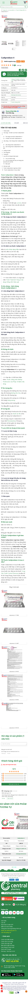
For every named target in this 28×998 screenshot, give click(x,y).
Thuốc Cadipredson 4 (7, 175)
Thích (3, 753)
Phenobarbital (11, 421)
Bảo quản (8, 163)
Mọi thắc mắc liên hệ (10, 955)
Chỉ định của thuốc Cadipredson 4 (14, 138)
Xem (19, 61)
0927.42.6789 (12, 961)
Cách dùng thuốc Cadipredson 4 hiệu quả (13, 147)
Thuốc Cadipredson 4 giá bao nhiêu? (12, 168)
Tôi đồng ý (12, 879)
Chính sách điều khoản (7, 939)
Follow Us (4, 909)
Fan (7, 904)
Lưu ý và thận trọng (10, 158)
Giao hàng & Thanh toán (7, 947)
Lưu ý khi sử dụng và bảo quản (11, 156)
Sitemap (3, 951)
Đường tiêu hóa (15, 393)
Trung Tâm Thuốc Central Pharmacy (14, 984)
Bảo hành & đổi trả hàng (7, 945)
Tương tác (6, 154)
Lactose (19, 203)
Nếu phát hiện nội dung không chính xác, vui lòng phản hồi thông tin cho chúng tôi (14, 107)
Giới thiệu (3, 921)
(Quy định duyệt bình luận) (9, 764)
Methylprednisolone (16, 95)
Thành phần (6, 130)
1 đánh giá (19, 65)
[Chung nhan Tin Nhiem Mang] (17, 993)
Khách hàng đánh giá (11, 760)
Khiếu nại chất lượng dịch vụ (8, 930)
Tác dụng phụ (7, 152)
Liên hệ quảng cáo (6, 932)
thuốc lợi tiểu (17, 414)
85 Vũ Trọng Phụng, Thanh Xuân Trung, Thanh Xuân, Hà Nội (14, 966)
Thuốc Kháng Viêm (15, 102)
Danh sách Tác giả (6, 949)
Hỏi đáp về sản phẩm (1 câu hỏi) (12, 737)
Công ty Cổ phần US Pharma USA (21, 849)
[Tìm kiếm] (25, 6)
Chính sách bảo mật (13, 877)
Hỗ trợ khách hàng (9, 917)
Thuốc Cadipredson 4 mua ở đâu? (12, 170)
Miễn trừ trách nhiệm (7, 926)
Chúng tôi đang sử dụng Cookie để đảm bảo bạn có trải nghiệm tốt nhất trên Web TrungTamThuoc (13, 875)
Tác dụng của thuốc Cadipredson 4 (14, 136)
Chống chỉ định (7, 150)
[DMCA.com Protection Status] (11, 993)
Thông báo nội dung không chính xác (11, 928)
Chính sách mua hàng (7, 941)
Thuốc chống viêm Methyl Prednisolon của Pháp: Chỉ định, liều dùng (13, 382)
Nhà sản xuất (7, 166)
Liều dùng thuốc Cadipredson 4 (13, 144)
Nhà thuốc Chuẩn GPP (7, 924)
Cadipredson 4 (21, 838)
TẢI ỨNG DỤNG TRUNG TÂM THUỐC (11, 971)
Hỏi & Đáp (16, 123)
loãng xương (11, 400)
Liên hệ (3, 922)
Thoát (17, 879)
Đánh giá (25, 123)
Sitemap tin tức (11, 951)
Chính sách (6, 936)
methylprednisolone (21, 853)
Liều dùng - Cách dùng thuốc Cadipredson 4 (13, 141)
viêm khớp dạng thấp (12, 249)
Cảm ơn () (10, 798)
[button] (12, 867)
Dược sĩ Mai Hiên (11, 111)
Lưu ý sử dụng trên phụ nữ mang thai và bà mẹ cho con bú (13, 161)
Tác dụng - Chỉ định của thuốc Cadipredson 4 (13, 133)
